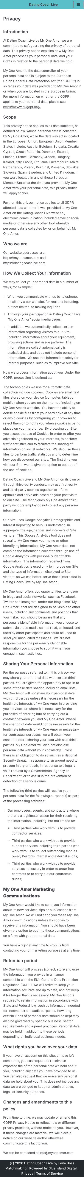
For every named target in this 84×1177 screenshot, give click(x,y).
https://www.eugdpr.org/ (21, 107)
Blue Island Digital (63, 1168)
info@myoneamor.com (56, 1153)
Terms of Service (49, 1173)
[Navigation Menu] (78, 4)
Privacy (27, 1173)
